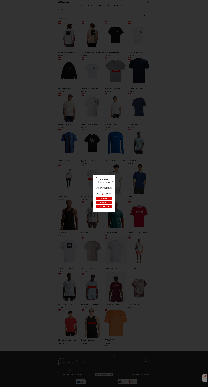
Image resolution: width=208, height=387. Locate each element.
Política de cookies (105, 194)
